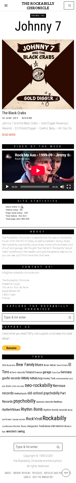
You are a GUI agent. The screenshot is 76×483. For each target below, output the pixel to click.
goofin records (11, 378)
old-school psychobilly (43, 393)
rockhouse (7, 426)
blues (39, 365)
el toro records (17, 372)
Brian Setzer (50, 365)
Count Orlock (62, 365)
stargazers (32, 426)
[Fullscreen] (69, 187)
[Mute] (62, 187)
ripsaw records (18, 419)
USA (53, 426)
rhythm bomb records (55, 409)
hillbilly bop (36, 378)
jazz (71, 378)
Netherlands (20, 393)
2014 (4, 365)
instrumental (62, 378)
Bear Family (25, 364)
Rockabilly (54, 418)
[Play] (7, 187)
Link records (18, 386)
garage (47, 372)
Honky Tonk (49, 378)
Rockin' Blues (20, 426)
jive (3, 386)
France (38, 372)
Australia (11, 365)
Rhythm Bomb (32, 409)
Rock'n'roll (34, 419)
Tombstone (44, 426)
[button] (70, 5)
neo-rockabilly (38, 385)
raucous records (44, 401)
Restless (58, 401)
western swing (15, 431)
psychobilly (24, 401)
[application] (38, 170)
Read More (9, 134)
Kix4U (8, 386)
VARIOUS (59, 426)
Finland (30, 372)
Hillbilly (25, 378)
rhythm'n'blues (11, 409)
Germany (66, 372)
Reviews (27, 118)
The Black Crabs (14, 113)
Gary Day (56, 372)
